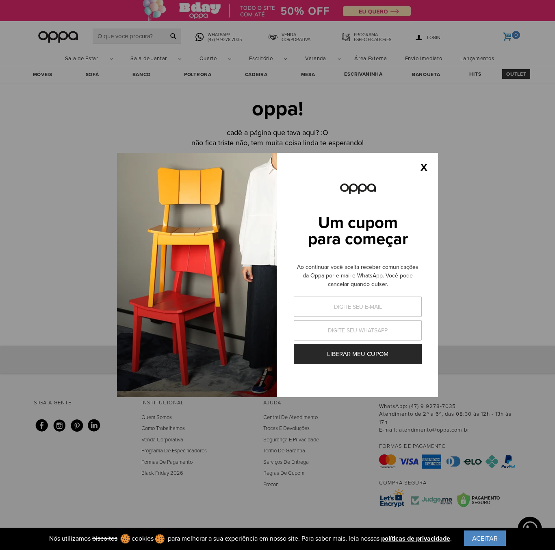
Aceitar (485, 538)
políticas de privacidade (415, 538)
